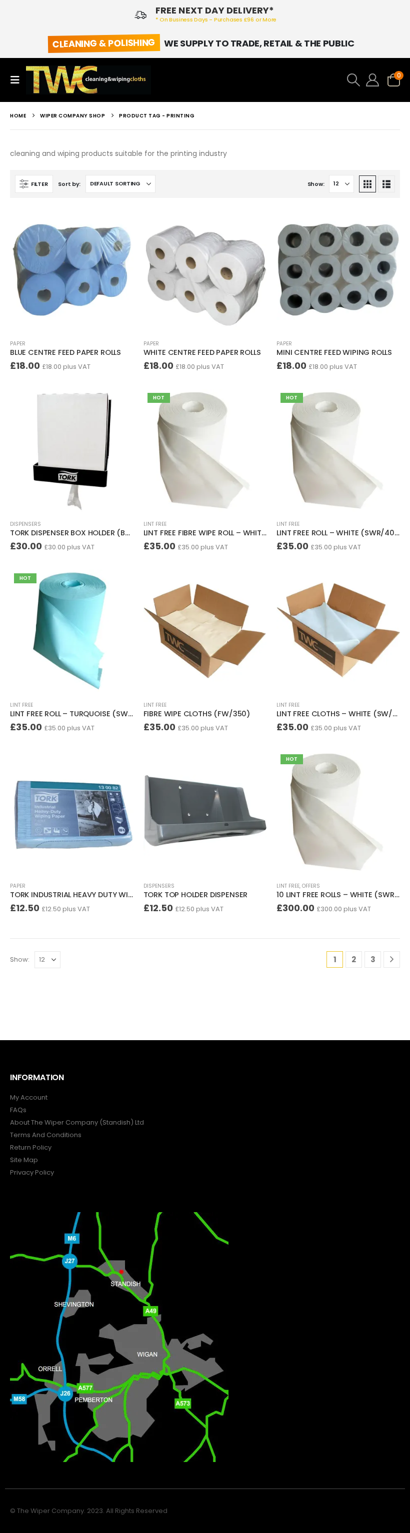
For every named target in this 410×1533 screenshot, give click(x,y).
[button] (18, 79)
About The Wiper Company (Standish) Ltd (77, 1122)
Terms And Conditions (46, 1135)
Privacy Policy (32, 1172)
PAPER (18, 343)
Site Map (24, 1160)
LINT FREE (155, 524)
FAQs (18, 1110)
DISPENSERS (25, 524)
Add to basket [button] (117, 224)
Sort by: (69, 184)
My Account (29, 1097)
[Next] (392, 959)
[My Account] (372, 79)
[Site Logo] (88, 79)
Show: (316, 184)
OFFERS (311, 886)
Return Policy (31, 1147)
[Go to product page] (72, 269)
